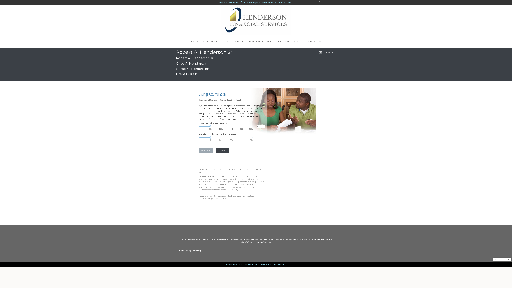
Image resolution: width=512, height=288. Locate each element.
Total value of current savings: (213, 123)
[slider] (226, 126)
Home (194, 41)
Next (222, 150)
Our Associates (211, 41)
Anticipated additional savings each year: (218, 134)
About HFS (254, 41)
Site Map (197, 250)
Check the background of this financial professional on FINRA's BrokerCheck (254, 2)
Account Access (312, 41)
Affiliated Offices (233, 41)
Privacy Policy (184, 250)
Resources (273, 41)
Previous (205, 150)
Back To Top (501, 259)
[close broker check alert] (319, 2)
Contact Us (292, 41)
